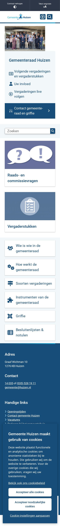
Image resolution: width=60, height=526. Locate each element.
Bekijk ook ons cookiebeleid (26, 483)
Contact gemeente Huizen (24, 415)
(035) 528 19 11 (26, 383)
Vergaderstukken (22, 226)
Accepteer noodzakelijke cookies (30, 504)
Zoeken (52, 131)
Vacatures (14, 419)
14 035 (9, 383)
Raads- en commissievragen (23, 178)
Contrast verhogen (15, 4)
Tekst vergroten (45, 4)
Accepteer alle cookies (30, 492)
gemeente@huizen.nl (18, 387)
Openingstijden (17, 411)
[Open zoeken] (49, 17)
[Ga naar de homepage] (19, 17)
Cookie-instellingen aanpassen (30, 515)
